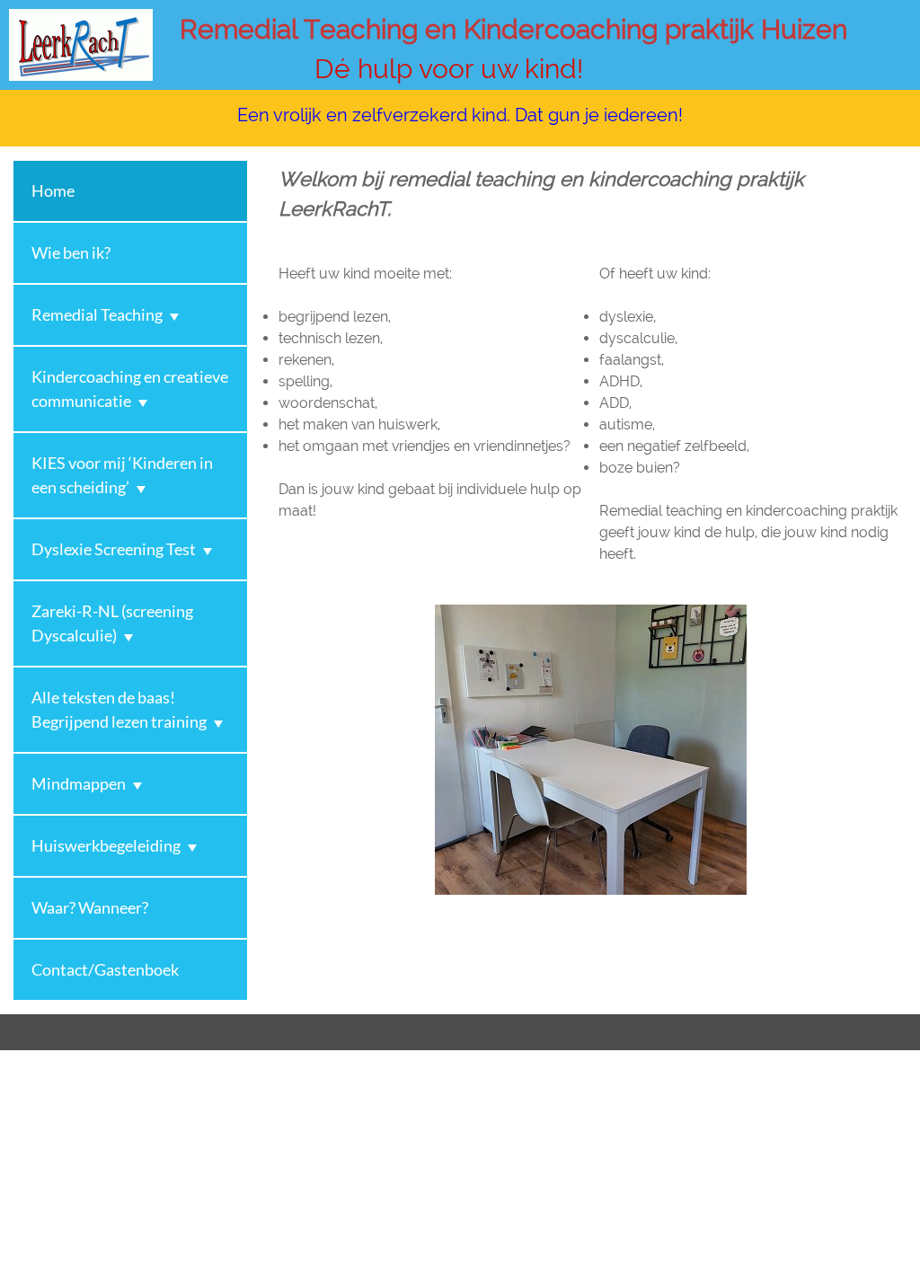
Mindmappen (78, 783)
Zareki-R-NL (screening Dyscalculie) (112, 623)
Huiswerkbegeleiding (106, 845)
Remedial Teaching (97, 314)
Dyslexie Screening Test (113, 549)
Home (53, 190)
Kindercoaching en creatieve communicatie (129, 389)
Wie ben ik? (71, 252)
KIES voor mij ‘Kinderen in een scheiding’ (122, 475)
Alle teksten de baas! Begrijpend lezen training (119, 709)
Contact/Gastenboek (105, 969)
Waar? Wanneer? (89, 907)
